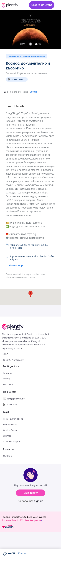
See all (33, 91)
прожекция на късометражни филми (26, 56)
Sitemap (7, 435)
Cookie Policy (10, 430)
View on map (15, 265)
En (6, 354)
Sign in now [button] (30, 493)
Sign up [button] (38, 501)
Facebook (12, 404)
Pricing (6, 378)
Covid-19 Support (12, 441)
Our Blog (7, 455)
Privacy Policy (10, 424)
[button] (58, 5)
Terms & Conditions (13, 418)
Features (7, 372)
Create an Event (41, 5)
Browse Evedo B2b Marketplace (21, 520)
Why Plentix (8, 384)
